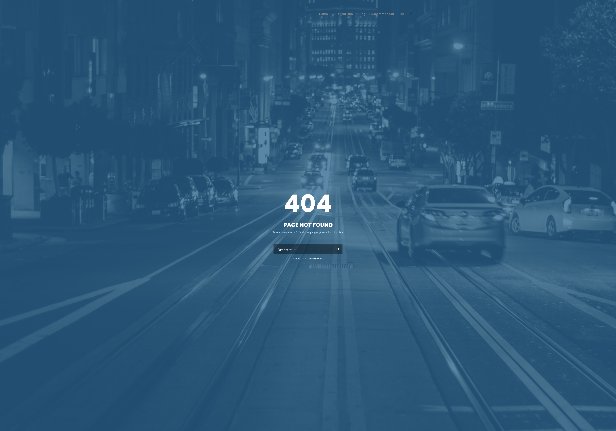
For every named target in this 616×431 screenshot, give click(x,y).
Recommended (382, 14)
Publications (343, 14)
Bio (402, 14)
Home (323, 14)
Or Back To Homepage (308, 258)
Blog (362, 14)
